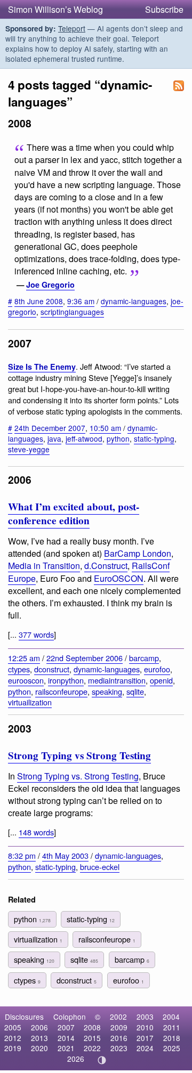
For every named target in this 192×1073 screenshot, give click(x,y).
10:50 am (105, 427)
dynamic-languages (133, 301)
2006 (39, 1027)
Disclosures (24, 1016)
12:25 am (24, 657)
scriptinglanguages (72, 311)
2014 (66, 1038)
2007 (66, 1027)
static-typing (154, 438)
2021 (66, 1048)
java (54, 438)
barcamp (144, 657)
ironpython (66, 680)
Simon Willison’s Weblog (55, 9)
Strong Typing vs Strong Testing (79, 755)
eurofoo (157, 668)
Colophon (69, 1016)
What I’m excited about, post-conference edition (73, 514)
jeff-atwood (84, 438)
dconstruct (51, 668)
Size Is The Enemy (42, 366)
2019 (12, 1048)
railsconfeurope (61, 691)
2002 (118, 1016)
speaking (107, 691)
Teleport (71, 28)
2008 (92, 1027)
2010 (145, 1027)
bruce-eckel (99, 866)
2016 (118, 1038)
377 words (36, 634)
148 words (36, 832)
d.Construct (105, 565)
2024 (145, 1048)
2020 (39, 1048)
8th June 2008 (38, 301)
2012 (12, 1038)
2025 (171, 1048)
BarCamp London (137, 553)
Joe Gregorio (50, 284)
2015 (92, 1038)
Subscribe (164, 9)
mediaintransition (117, 680)
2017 (145, 1038)
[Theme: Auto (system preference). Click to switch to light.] (102, 1060)
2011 (171, 1027)
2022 (92, 1048)
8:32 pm (22, 855)
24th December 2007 (49, 427)
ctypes (19, 668)
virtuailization (30, 702)
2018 (171, 1038)
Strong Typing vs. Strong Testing (78, 776)
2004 (171, 1016)
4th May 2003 (65, 855)
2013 (39, 1038)
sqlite (135, 691)
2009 (118, 1027)
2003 (145, 1016)
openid (161, 680)
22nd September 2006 (84, 657)
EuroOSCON (118, 578)
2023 (118, 1048)
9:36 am (80, 301)
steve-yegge (29, 449)
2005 (12, 1027)
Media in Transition (44, 565)
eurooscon (26, 680)
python (118, 438)
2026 (75, 1058)
